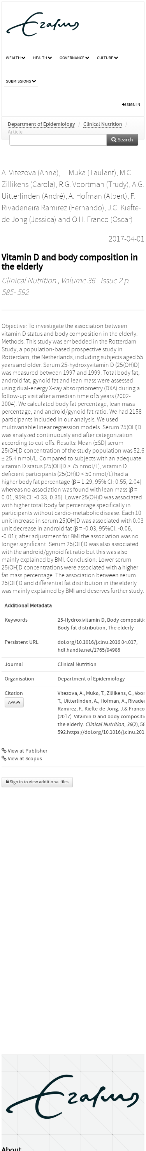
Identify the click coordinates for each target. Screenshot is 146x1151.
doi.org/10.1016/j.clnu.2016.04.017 (97, 642)
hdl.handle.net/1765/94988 (89, 650)
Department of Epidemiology (41, 124)
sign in (133, 104)
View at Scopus (24, 759)
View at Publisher (27, 751)
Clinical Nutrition (102, 124)
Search (124, 140)
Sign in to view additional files (39, 781)
